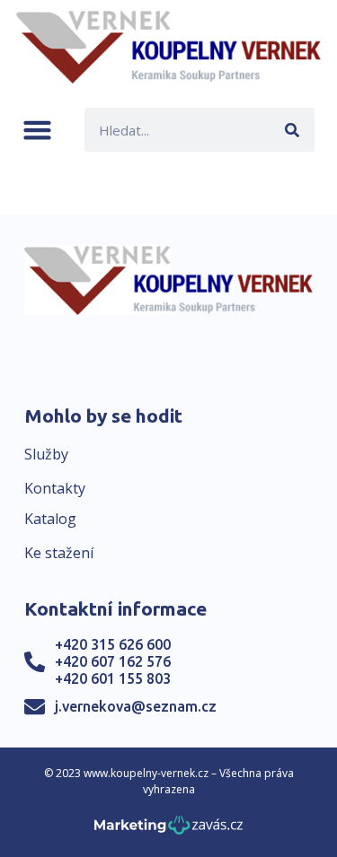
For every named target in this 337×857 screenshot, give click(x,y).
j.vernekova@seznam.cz (136, 706)
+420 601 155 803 (113, 678)
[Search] (292, 130)
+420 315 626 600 (113, 644)
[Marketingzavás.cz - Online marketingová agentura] (168, 830)
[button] (37, 129)
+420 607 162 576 (113, 661)
